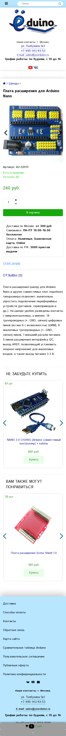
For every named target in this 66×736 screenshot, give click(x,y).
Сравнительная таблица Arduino (24, 648)
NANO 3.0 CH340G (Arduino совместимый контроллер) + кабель (34, 442)
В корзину (33, 212)
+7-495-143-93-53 (33, 51)
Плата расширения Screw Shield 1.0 (34, 553)
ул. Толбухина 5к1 (33, 46)
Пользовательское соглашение (24, 657)
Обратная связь (14, 630)
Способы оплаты (14, 612)
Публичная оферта (16, 665)
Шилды (14, 83)
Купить (33, 459)
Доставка (9, 604)
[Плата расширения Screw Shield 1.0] (32, 524)
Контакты (9, 621)
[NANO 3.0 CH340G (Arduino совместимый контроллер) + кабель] (32, 411)
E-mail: (21, 55)
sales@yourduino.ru (37, 55)
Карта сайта (11, 639)
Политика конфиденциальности (24, 674)
